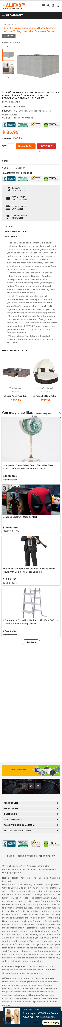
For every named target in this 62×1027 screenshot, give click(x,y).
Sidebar (10, 36)
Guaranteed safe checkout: (17, 173)
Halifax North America (22, 117)
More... (36, 1022)
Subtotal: (7, 138)
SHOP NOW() (51, 1022)
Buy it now (47, 146)
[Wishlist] (39, 151)
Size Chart (11, 236)
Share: (5, 160)
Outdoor (20, 167)
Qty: (4, 145)
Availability (8, 106)
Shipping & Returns (16, 231)
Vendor (6, 117)
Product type (9, 110)
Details (9, 226)
